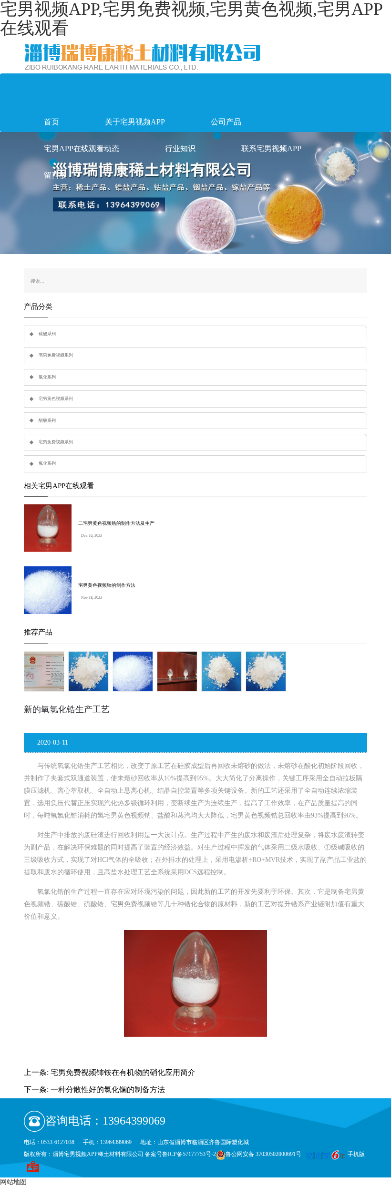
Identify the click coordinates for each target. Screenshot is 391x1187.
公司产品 (226, 122)
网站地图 (13, 1182)
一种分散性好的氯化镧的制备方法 (108, 1089)
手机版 (356, 1154)
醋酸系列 (47, 420)
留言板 (55, 175)
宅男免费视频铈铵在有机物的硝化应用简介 (123, 1072)
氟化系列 (47, 463)
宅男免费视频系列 (56, 355)
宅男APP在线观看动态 (81, 148)
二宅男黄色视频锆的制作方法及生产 (116, 523)
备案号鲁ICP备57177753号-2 (180, 1154)
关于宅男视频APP (135, 122)
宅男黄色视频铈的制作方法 (106, 585)
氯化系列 (47, 377)
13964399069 (134, 1121)
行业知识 (180, 148)
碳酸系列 (47, 333)
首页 (51, 122)
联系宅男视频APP (271, 148)
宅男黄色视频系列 (56, 398)
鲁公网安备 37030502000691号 (263, 1154)
